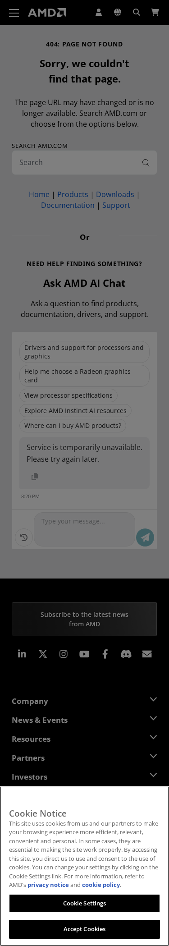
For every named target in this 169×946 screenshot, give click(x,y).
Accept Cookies (85, 929)
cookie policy (101, 885)
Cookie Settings (84, 903)
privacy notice (48, 885)
